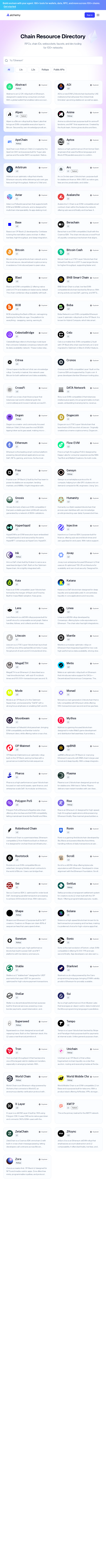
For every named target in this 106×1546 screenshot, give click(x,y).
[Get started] (53, 5)
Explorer (44, 85)
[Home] (13, 14)
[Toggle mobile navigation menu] (98, 15)
